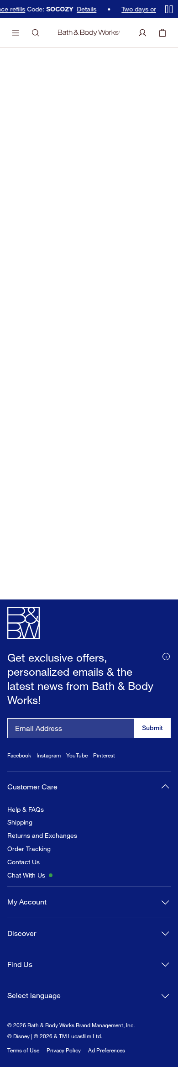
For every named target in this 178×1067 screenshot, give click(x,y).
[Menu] (15, 33)
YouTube (77, 755)
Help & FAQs (25, 809)
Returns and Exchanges (42, 835)
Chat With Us (26, 875)
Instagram (49, 755)
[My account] (142, 33)
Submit (152, 727)
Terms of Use (23, 1050)
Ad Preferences (106, 1050)
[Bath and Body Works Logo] (89, 33)
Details (87, 9)
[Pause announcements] (169, 9)
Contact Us (23, 862)
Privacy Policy (64, 1050)
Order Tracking (29, 848)
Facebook (19, 755)
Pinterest (104, 755)
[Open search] (35, 33)
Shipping (19, 822)
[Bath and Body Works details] (166, 655)
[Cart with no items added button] (162, 33)
